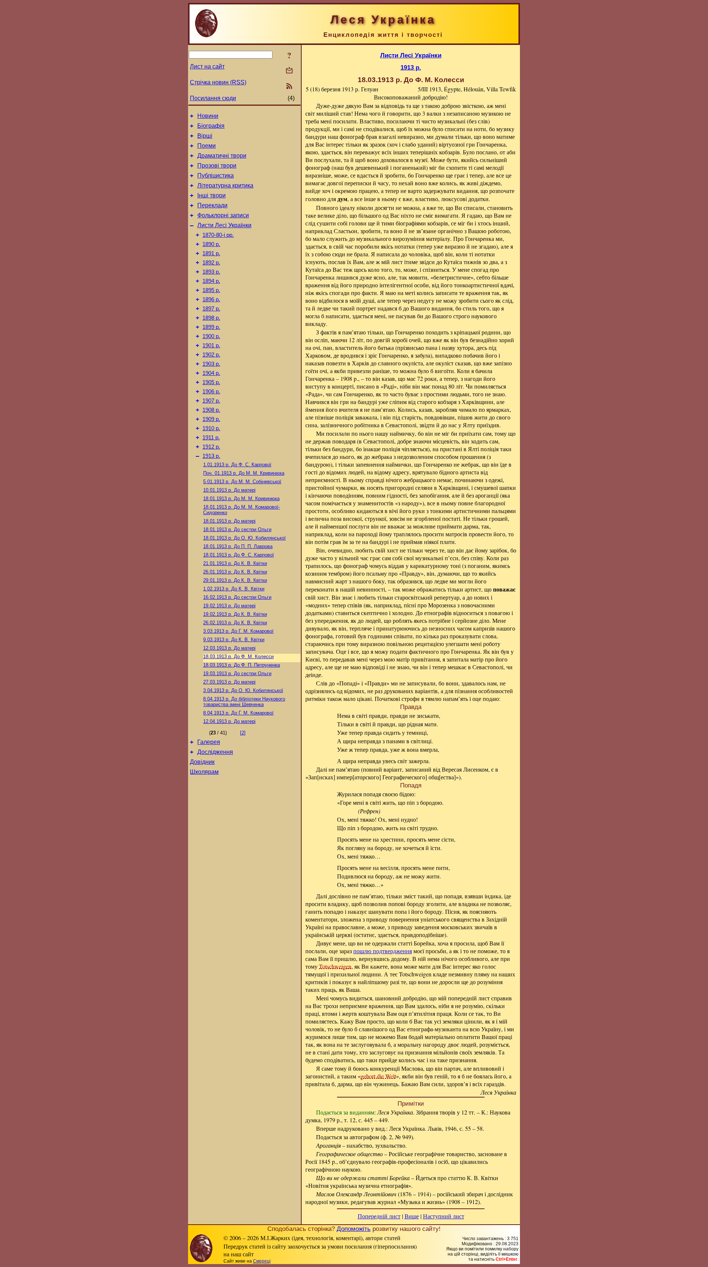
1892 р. (211, 263)
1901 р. (211, 345)
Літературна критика (225, 185)
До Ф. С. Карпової (237, 464)
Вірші (204, 136)
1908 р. (211, 410)
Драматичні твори (221, 155)
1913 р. (211, 456)
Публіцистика (215, 175)
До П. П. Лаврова (238, 546)
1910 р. (211, 428)
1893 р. (211, 272)
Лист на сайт (207, 66)
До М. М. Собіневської (242, 481)
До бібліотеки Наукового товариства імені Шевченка (244, 701)
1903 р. (211, 364)
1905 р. (211, 382)
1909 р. (211, 419)
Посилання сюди (213, 98)
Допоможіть (354, 1228)
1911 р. (211, 438)
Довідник (202, 762)
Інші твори (211, 195)
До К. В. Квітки (235, 563)
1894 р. (211, 281)
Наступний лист (443, 1216)
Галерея (208, 742)
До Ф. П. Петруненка (241, 665)
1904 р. (211, 373)
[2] (243, 733)
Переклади (212, 205)
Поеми (206, 146)
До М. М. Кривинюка (243, 473)
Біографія (211, 126)
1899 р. (211, 327)
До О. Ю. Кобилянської (244, 538)
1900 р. (211, 336)
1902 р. (211, 355)
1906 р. (211, 391)
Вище (412, 1216)
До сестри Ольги (237, 529)
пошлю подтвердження (382, 951)
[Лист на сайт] (289, 70)
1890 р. (211, 244)
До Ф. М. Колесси (238, 656)
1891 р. (211, 253)
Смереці (262, 1261)
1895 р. (211, 290)
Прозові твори (216, 165)
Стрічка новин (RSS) (218, 82)
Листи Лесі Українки (224, 225)
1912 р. (211, 447)
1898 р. (211, 318)
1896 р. (211, 299)
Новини (207, 116)
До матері (229, 490)
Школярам (204, 772)
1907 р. (211, 401)
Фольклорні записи (223, 215)
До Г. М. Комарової (238, 631)
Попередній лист (379, 1216)
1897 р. (211, 309)
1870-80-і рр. (218, 235)
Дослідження (215, 752)
